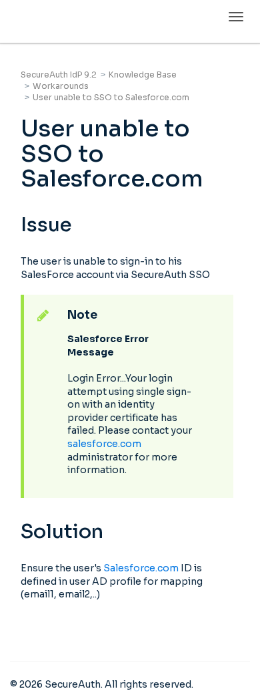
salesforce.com (104, 444)
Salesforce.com (141, 568)
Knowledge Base (143, 75)
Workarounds (61, 86)
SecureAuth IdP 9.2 (59, 75)
